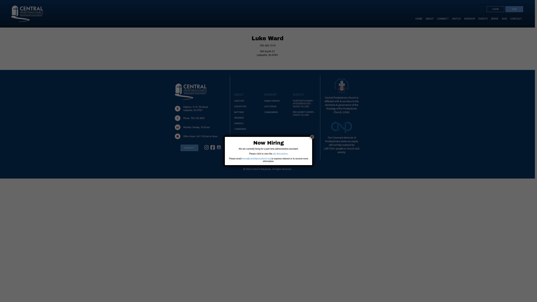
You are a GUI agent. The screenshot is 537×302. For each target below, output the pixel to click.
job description (280, 153)
